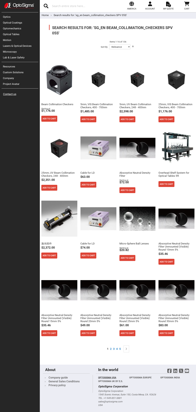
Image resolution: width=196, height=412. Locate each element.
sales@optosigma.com (110, 401)
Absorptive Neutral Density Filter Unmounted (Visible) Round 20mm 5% (95, 318)
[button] (131, 6)
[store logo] (19, 5)
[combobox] (71, 6)
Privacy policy (57, 385)
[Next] (126, 349)
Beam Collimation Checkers (57, 104)
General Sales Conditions (64, 381)
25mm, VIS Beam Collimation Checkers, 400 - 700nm (175, 106)
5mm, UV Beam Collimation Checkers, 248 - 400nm (135, 106)
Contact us (9, 94)
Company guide (58, 377)
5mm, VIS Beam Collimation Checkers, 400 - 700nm (96, 106)
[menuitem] (21, 17)
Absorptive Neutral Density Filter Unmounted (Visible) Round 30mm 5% (173, 318)
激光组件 (46, 243)
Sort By (104, 47)
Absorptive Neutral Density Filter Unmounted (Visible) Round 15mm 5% (56, 318)
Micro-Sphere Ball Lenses (134, 243)
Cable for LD (87, 172)
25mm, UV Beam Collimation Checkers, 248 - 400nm (58, 174)
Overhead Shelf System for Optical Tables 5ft (173, 174)
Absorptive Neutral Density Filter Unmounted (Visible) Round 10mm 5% (173, 246)
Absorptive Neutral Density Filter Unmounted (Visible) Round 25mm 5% (134, 318)
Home (45, 15)
